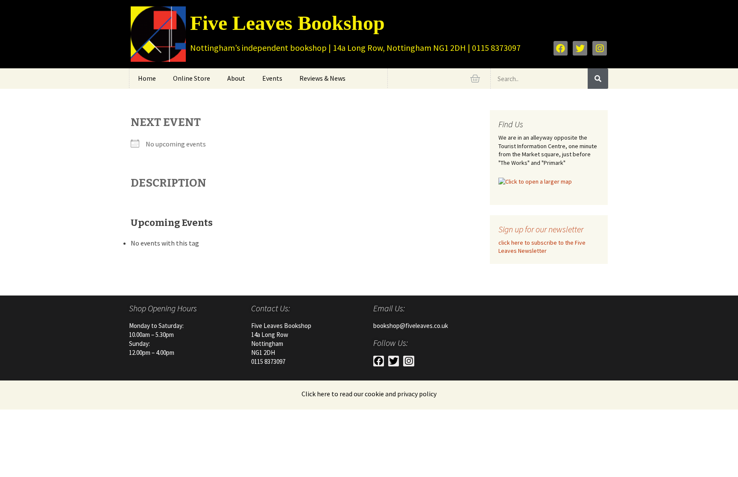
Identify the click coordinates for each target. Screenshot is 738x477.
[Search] (598, 78)
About (236, 78)
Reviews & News (322, 78)
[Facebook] (561, 48)
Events (272, 78)
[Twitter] (580, 48)
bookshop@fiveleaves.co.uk (410, 326)
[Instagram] (599, 48)
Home (147, 78)
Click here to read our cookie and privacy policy (369, 393)
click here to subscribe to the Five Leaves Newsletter (542, 247)
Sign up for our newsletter (540, 229)
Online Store (191, 78)
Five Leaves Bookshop (287, 23)
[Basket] (475, 78)
